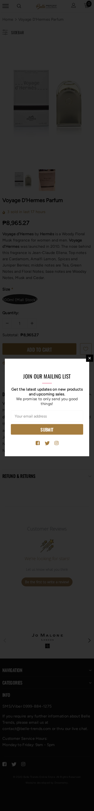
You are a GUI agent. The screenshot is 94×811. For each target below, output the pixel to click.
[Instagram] (56, 443)
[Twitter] (47, 443)
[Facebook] (38, 443)
